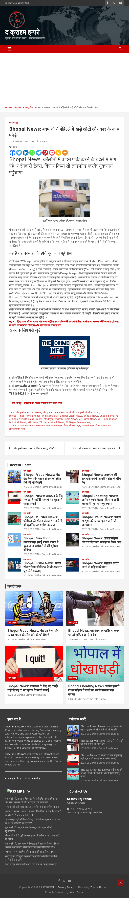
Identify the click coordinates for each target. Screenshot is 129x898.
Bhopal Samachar (109, 415)
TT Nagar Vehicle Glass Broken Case (29, 425)
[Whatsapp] (32, 153)
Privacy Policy (13, 778)
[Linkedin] (26, 153)
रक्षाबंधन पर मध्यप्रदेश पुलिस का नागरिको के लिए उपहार (30, 851)
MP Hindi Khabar (107, 418)
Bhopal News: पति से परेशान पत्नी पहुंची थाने (94, 448)
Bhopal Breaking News (28, 412)
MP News (33, 422)
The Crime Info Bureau (35, 141)
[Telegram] (39, 153)
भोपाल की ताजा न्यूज (71, 425)
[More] (65, 153)
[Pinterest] (45, 153)
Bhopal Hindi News (20, 415)
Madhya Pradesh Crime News (60, 418)
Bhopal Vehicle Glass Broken (26, 418)
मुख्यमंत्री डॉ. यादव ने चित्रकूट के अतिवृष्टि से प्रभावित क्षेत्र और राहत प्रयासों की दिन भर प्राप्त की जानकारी (31, 800)
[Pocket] (52, 153)
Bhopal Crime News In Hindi (59, 412)
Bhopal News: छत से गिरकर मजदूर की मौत (34, 448)
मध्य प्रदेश (13, 122)
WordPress (76, 892)
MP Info (23, 791)
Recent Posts (20, 465)
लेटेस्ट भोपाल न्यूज (17, 428)
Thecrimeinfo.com (15, 726)
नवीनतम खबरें (77, 719)
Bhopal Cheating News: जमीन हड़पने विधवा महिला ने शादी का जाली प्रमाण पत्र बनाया (100, 500)
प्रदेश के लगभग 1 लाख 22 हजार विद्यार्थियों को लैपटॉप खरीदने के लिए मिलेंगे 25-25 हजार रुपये (33, 813)
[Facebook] (12, 153)
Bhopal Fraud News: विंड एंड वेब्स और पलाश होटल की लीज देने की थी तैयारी (42, 478)
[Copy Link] (58, 153)
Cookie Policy (32, 778)
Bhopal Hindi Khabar (87, 412)
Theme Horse (98, 887)
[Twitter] (19, 153)
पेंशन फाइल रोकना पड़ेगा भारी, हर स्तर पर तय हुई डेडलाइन (31, 864)
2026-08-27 (88, 529)
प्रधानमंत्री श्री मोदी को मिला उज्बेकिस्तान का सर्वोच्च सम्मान (32, 806)
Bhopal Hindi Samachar (45, 415)
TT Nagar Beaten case (78, 422)
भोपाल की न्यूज (88, 425)
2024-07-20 (15, 141)
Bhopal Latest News (71, 415)
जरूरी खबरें (14, 586)
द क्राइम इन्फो (22, 31)
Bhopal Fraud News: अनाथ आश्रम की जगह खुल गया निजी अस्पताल (101, 521)
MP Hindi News (17, 422)
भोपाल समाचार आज (103, 425)
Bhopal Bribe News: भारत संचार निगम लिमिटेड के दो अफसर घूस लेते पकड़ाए (43, 567)
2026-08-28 (30, 486)
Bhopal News (90, 415)
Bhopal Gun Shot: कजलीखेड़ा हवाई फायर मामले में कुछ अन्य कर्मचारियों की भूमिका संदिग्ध (41, 544)
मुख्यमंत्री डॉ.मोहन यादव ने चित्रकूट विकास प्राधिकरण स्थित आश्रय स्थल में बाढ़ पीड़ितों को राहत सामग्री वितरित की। (32, 845)
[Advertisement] (64, 77)
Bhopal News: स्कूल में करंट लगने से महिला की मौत (100, 565)
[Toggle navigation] (9, 49)
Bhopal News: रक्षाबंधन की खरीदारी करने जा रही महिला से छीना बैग (101, 478)
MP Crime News (87, 418)
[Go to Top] (120, 882)
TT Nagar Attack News (51, 422)
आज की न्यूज (56, 425)
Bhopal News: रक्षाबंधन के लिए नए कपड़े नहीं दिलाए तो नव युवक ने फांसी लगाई (43, 500)
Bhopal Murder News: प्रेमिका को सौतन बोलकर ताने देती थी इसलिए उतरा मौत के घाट (43, 521)
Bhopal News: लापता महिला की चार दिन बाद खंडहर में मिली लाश (101, 540)
